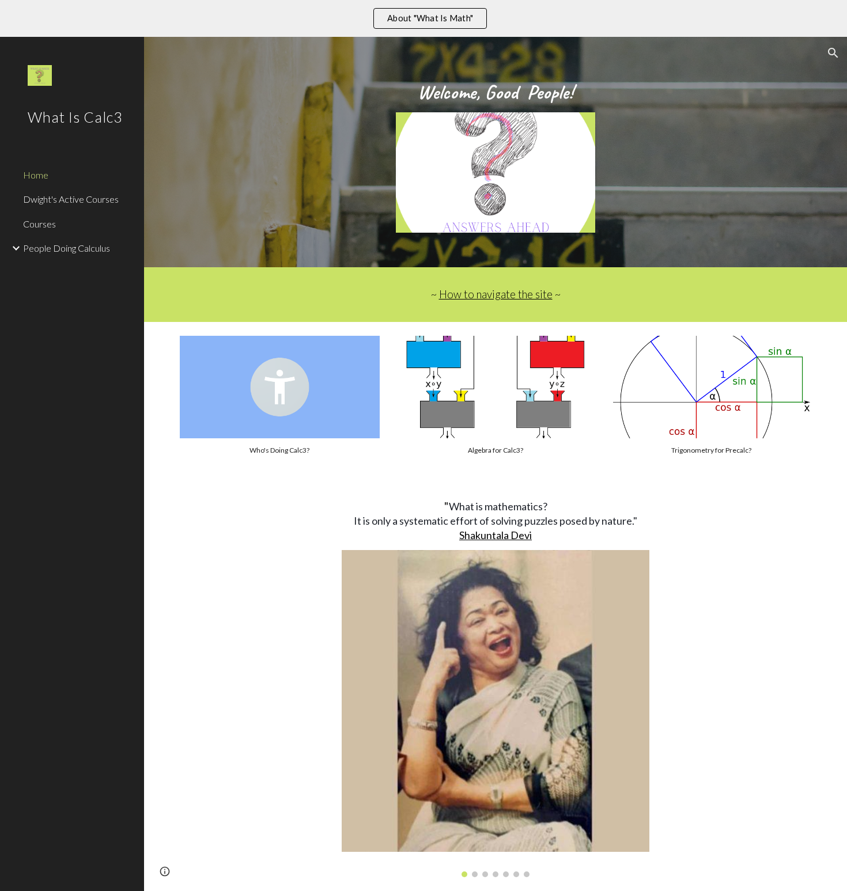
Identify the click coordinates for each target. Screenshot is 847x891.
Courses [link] (39, 223)
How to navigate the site (496, 294)
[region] (423, 18)
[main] (496, 91)
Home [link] (35, 174)
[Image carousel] (495, 714)
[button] (833, 53)
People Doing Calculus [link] (66, 247)
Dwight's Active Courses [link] (71, 199)
